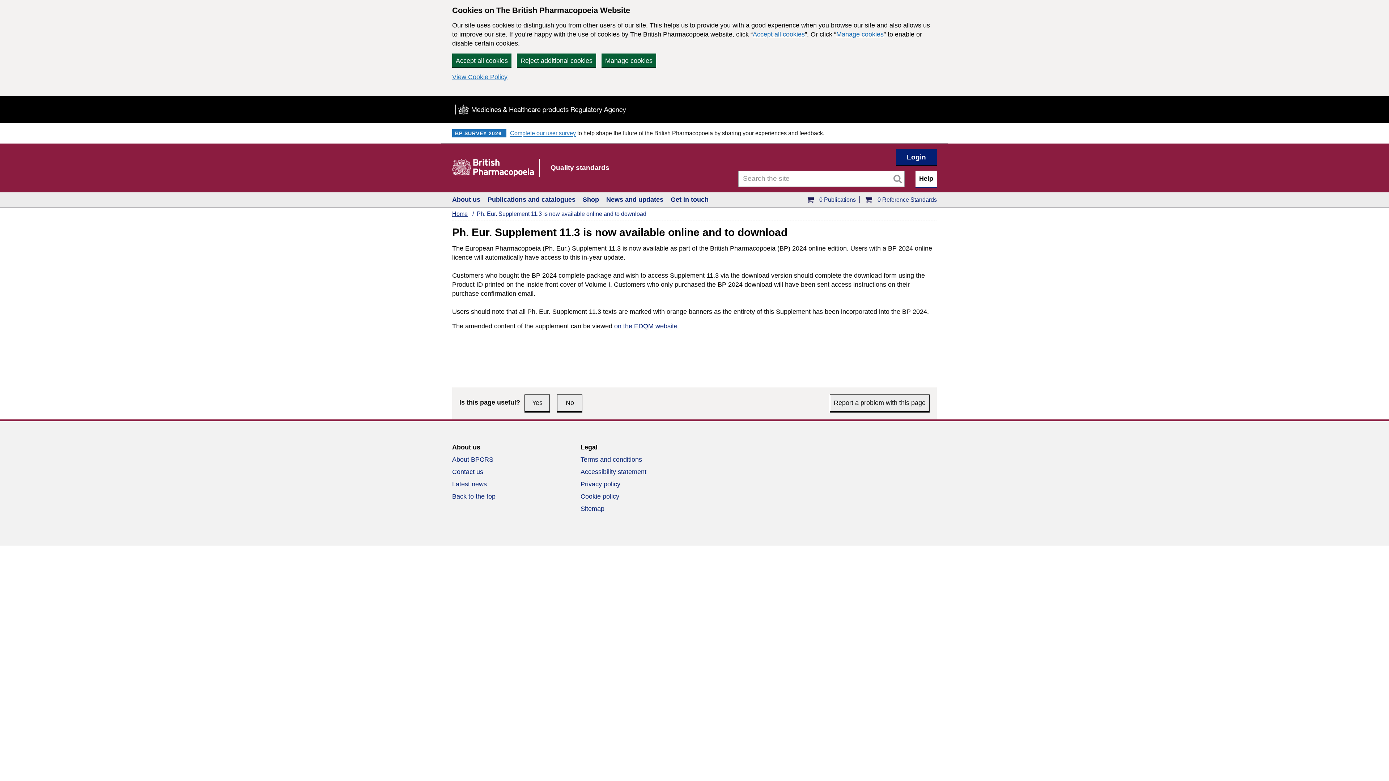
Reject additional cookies (556, 60)
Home (460, 214)
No (570, 402)
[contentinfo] (694, 482)
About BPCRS (472, 459)
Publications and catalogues (531, 199)
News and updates (634, 199)
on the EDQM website (646, 326)
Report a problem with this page (880, 402)
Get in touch (690, 199)
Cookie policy (600, 496)
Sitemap (592, 508)
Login (916, 157)
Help (926, 178)
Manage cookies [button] (629, 60)
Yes (537, 402)
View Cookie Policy (479, 77)
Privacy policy (600, 484)
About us (466, 199)
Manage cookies (860, 34)
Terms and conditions (611, 459)
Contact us (467, 471)
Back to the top (474, 496)
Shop (591, 199)
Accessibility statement (613, 471)
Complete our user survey (543, 133)
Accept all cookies (779, 34)
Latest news (469, 484)
